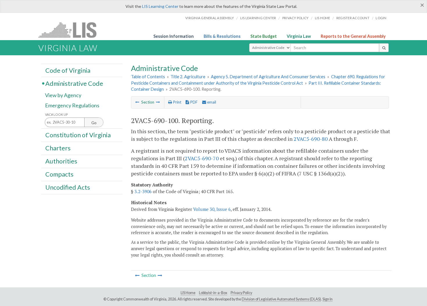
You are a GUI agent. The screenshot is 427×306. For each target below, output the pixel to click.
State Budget (263, 36)
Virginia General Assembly (209, 18)
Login (381, 18)
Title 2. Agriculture (188, 76)
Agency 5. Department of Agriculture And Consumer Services (268, 76)
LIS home (322, 18)
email (211, 102)
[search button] (384, 47)
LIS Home (188, 293)
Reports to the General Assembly (353, 36)
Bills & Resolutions (222, 36)
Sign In (327, 299)
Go (93, 122)
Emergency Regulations (72, 105)
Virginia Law (299, 36)
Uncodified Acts (67, 187)
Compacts (59, 174)
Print (176, 102)
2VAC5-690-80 (311, 138)
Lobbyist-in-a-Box (213, 293)
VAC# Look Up (56, 114)
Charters (58, 148)
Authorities (61, 161)
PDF (193, 102)
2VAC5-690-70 (202, 158)
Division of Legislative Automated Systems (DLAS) (281, 299)
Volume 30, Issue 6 (212, 209)
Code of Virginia (67, 70)
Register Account (352, 18)
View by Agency (63, 95)
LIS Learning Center (160, 6)
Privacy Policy (295, 18)
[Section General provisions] (158, 102)
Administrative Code (74, 83)
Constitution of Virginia (78, 134)
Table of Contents (148, 76)
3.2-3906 (143, 191)
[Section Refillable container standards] (137, 102)
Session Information (173, 36)
